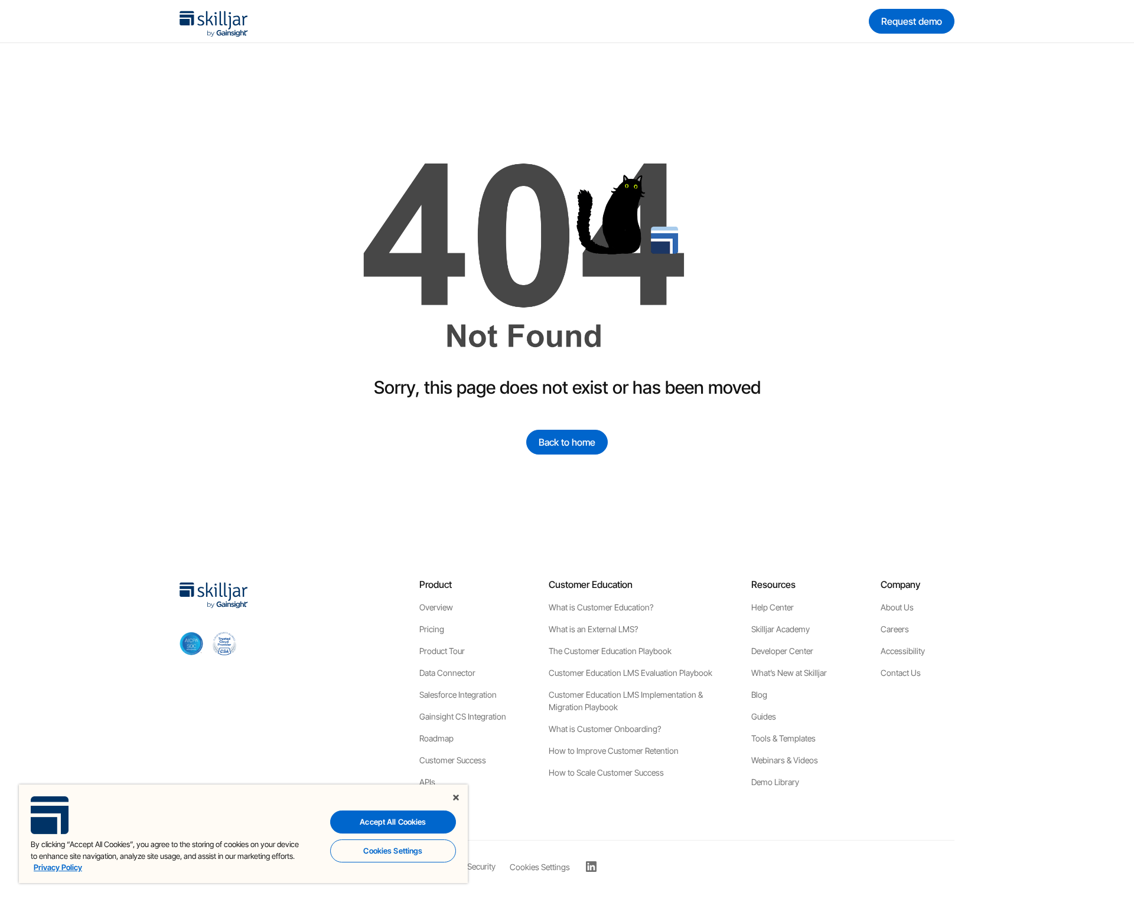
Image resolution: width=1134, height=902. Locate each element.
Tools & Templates (783, 738)
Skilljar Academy (780, 629)
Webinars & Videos (784, 760)
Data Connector (447, 673)
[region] (243, 834)
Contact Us (901, 673)
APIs (427, 782)
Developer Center (782, 651)
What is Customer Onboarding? (605, 729)
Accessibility (903, 651)
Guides (763, 716)
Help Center (772, 607)
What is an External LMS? (593, 629)
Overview (436, 607)
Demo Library (775, 782)
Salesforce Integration (458, 694)
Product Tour (442, 651)
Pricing (431, 629)
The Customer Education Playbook (610, 651)
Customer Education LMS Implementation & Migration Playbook (626, 700)
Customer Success (452, 760)
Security (481, 866)
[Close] (456, 797)
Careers (895, 629)
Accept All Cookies (393, 821)
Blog (759, 694)
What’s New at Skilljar (789, 673)
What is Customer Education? (601, 607)
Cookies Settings (540, 867)
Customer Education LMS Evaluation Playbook (630, 673)
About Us (897, 607)
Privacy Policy (58, 867)
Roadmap (436, 738)
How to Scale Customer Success (606, 772)
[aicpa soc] (191, 643)
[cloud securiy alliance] (224, 643)
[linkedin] (591, 866)
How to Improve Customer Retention (614, 751)
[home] (214, 21)
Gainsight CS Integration (462, 716)
